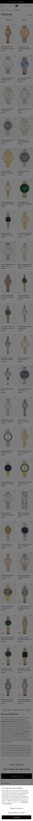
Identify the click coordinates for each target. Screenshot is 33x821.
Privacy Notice (8, 803)
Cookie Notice (24, 802)
